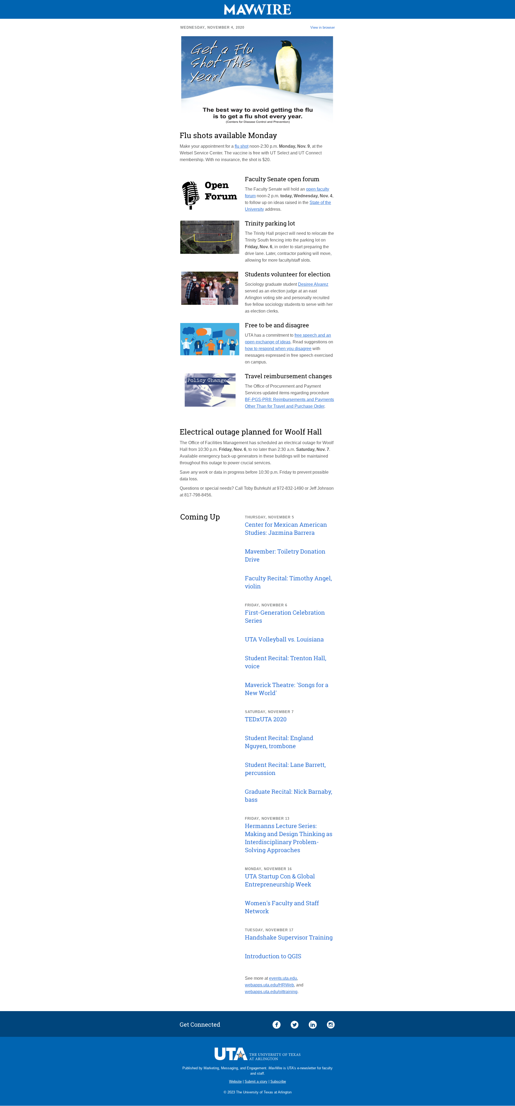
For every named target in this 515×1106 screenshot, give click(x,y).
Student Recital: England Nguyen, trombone (279, 742)
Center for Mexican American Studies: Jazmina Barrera (286, 528)
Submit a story (256, 1081)
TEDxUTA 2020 (266, 719)
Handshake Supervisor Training (289, 937)
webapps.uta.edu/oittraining (271, 991)
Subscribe (278, 1081)
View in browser (322, 27)
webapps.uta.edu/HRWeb (269, 985)
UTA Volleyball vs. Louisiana (284, 639)
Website (235, 1081)
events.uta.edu (283, 978)
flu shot (241, 146)
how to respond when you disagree (278, 348)
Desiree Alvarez (313, 284)
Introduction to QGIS (273, 956)
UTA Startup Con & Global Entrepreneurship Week (280, 880)
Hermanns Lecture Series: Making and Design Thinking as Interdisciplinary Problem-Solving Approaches (288, 838)
